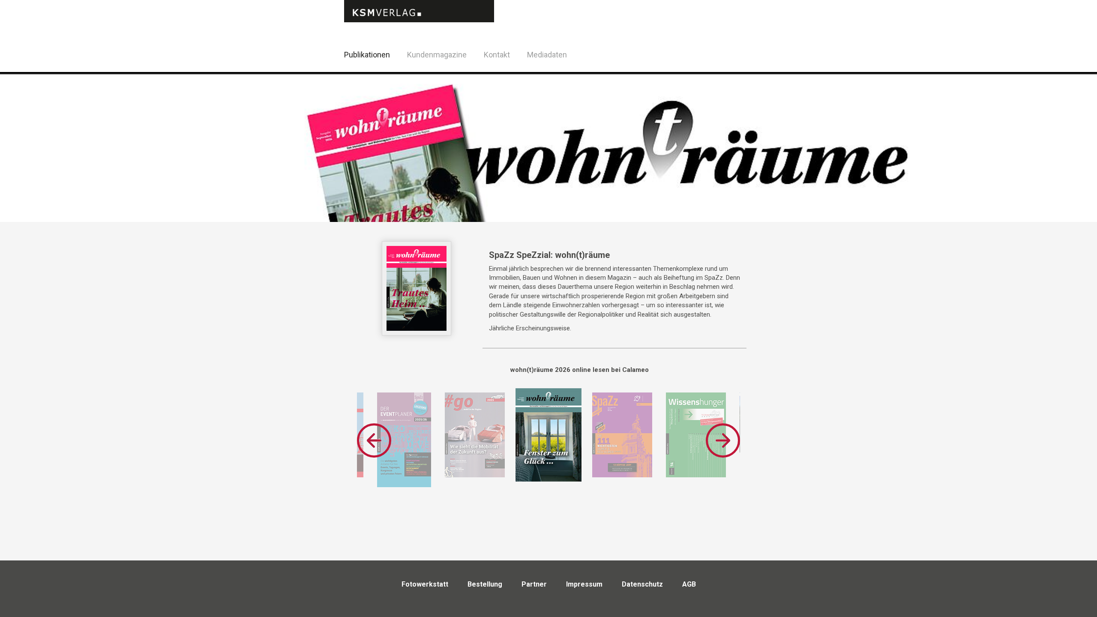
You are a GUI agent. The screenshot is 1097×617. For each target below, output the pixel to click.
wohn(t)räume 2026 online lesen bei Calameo (579, 370)
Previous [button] (374, 440)
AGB (689, 584)
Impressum (584, 584)
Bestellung (485, 584)
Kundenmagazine (437, 54)
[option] (404, 440)
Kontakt (497, 54)
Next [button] (723, 440)
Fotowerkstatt (425, 584)
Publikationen (367, 54)
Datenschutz (642, 584)
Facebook (732, 53)
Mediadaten (547, 54)
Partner (534, 584)
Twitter (753, 65)
